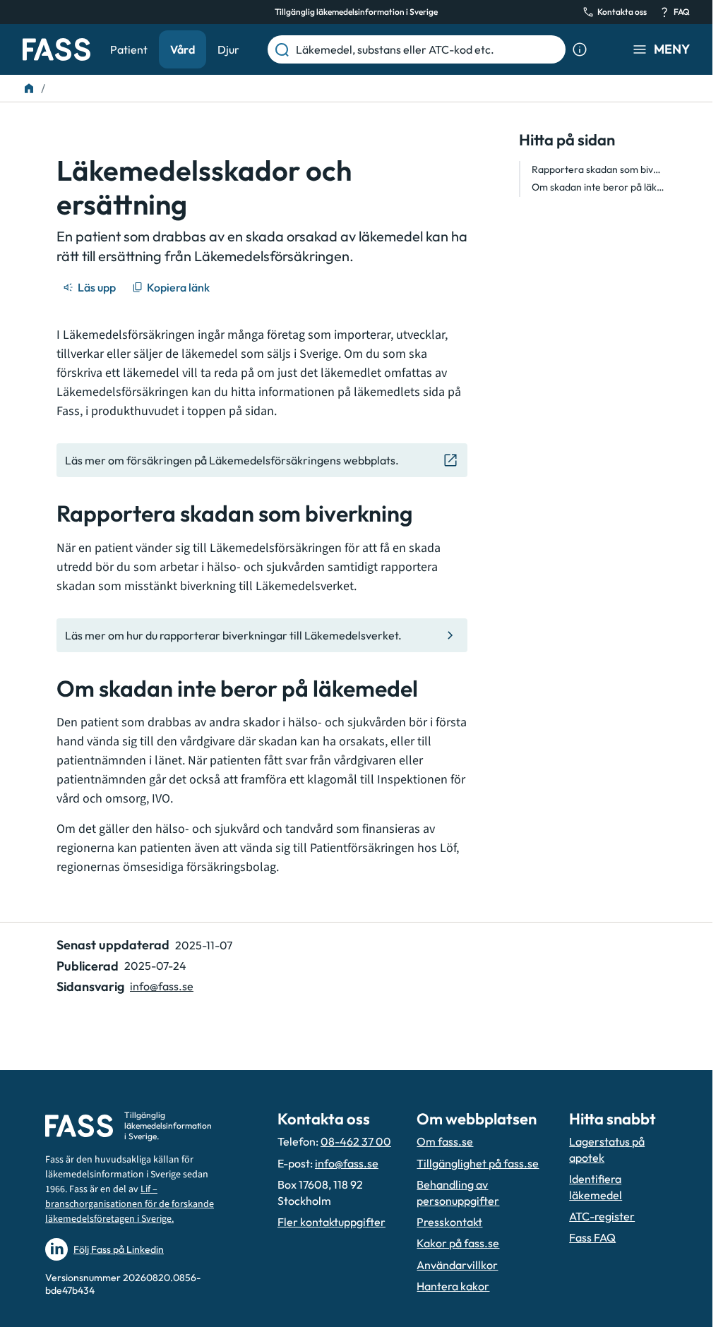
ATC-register (602, 1216)
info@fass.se (161, 986)
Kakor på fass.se (458, 1243)
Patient (129, 49)
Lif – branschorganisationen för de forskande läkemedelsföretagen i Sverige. (129, 1204)
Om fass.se (445, 1141)
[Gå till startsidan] (56, 49)
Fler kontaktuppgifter (331, 1222)
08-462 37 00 (356, 1141)
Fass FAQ (592, 1237)
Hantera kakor (453, 1286)
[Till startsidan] (29, 88)
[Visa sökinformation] (579, 49)
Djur (228, 49)
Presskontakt (449, 1222)
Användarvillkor (457, 1265)
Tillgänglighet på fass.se (478, 1163)
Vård (182, 49)
